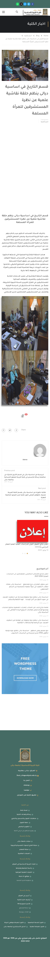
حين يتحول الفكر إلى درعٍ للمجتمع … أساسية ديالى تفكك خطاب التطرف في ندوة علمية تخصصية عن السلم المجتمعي (27, 586)
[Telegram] (28, 4)
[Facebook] (16, 430)
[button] (27, 553)
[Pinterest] (3, 430)
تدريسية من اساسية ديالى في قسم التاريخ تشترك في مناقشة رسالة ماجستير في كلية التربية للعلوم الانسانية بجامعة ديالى (25, 477)
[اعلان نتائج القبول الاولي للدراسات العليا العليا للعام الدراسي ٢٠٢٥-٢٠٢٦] (32, 531)
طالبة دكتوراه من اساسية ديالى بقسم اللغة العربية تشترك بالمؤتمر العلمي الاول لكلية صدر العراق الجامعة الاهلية (25, 495)
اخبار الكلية (28, 36)
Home (46, 36)
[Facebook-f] (32, 4)
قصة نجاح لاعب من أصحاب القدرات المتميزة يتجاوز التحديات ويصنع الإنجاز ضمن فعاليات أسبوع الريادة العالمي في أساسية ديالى (25, 610)
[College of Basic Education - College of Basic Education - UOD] (36, 12)
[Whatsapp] (17, 4)
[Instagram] (21, 4)
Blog (37, 36)
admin (25, 460)
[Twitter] (25, 4)
